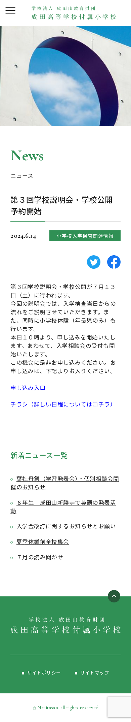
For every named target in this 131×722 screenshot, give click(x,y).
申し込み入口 (28, 388)
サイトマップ (95, 672)
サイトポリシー (44, 672)
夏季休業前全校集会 (42, 541)
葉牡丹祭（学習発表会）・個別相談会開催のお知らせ (64, 482)
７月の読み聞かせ (39, 557)
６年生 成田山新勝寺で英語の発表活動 (63, 506)
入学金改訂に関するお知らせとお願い (66, 526)
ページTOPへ (114, 596)
